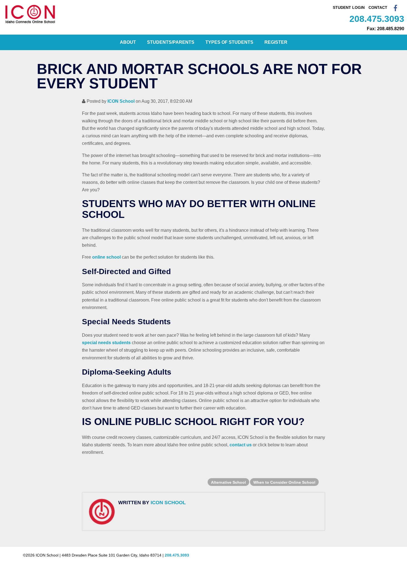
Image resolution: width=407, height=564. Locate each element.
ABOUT (128, 42)
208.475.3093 (376, 19)
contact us (241, 444)
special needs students (106, 342)
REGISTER (275, 42)
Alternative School (228, 482)
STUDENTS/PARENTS (170, 42)
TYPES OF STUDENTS (229, 42)
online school (106, 257)
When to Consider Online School (284, 482)
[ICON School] (30, 23)
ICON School (121, 101)
